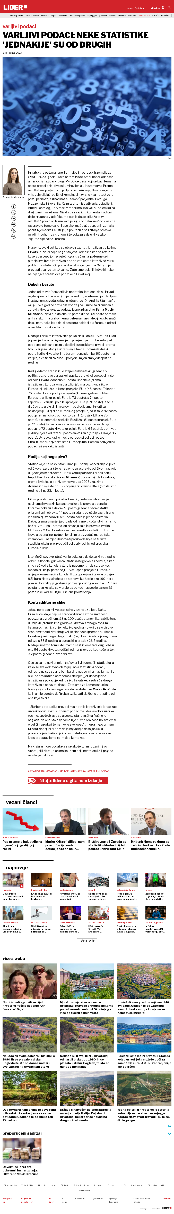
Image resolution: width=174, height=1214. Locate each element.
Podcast (111, 1185)
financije (45, 16)
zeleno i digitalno (77, 16)
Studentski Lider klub (157, 1185)
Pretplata (139, 8)
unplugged (92, 16)
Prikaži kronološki (160, 15)
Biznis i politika (10, 1185)
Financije (42, 1185)
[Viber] (13, 236)
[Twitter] (13, 212)
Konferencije (84, 1190)
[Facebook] (13, 206)
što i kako (63, 16)
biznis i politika (16, 16)
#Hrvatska (78, 771)
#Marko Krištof (57, 771)
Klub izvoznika (137, 1185)
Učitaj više (87, 941)
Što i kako (65, 1185)
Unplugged (98, 1185)
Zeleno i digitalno (81, 1185)
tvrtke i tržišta (32, 16)
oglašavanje (97, 1198)
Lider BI (112, 16)
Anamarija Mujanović (13, 197)
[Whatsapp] (13, 230)
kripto (54, 16)
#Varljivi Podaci (99, 771)
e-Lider (130, 8)
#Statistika (36, 771)
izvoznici (122, 16)
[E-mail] (13, 224)
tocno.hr (167, 1198)
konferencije (144, 16)
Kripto (53, 1185)
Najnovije (17, 867)
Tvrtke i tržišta (27, 1185)
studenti (132, 16)
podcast (103, 16)
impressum (80, 1198)
